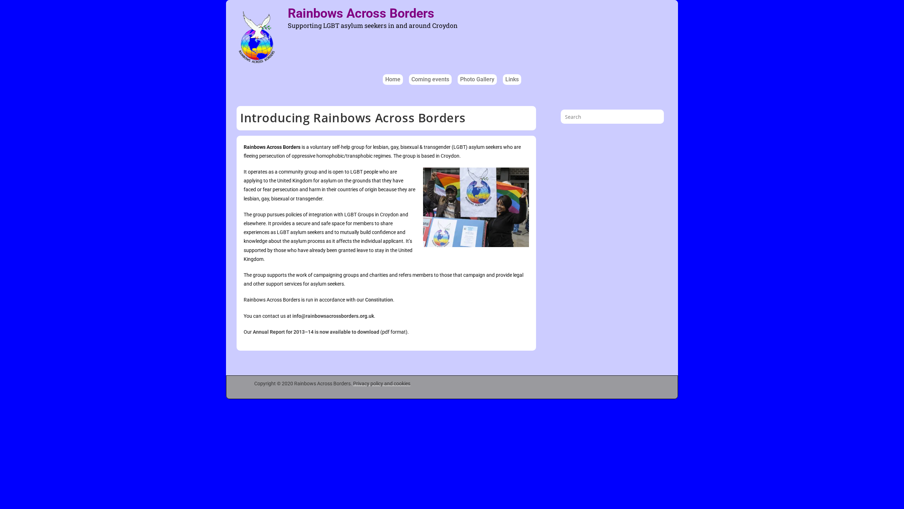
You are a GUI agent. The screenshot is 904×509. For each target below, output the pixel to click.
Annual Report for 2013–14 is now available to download (316, 332)
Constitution (379, 300)
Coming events (430, 79)
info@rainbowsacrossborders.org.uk (333, 316)
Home (392, 79)
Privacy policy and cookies (381, 383)
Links (512, 79)
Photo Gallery (477, 79)
